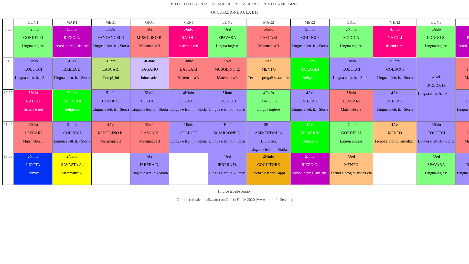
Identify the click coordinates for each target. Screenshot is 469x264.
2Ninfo (351, 29)
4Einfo (268, 93)
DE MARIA (310, 133)
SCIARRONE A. (227, 133)
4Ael (149, 29)
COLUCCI (310, 37)
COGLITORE (268, 165)
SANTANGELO (110, 37)
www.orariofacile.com (274, 200)
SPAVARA (227, 37)
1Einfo (227, 124)
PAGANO (149, 69)
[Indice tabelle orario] (234, 191)
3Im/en (111, 29)
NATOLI (188, 37)
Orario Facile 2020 (240, 200)
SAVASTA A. (72, 165)
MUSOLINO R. (149, 37)
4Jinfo (395, 29)
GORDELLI (33, 37)
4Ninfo (188, 93)
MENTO (269, 69)
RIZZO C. (72, 37)
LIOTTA (33, 165)
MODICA (351, 37)
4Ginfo (33, 29)
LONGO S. (436, 37)
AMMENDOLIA (268, 133)
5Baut (268, 124)
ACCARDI (310, 69)
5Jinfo (72, 29)
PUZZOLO (188, 101)
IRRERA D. (72, 69)
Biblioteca (269, 141)
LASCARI (268, 37)
